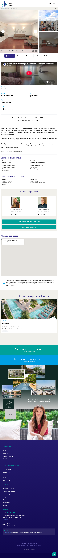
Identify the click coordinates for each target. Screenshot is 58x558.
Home (4, 450)
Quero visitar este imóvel (29, 227)
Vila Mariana (6, 472)
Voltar (56, 8)
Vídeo (20, 56)
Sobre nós (5, 453)
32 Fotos (10, 56)
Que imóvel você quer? (9, 491)
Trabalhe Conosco (8, 456)
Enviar (38, 56)
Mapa (29, 56)
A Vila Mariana (7, 469)
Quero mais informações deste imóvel (29, 221)
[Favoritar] (36, 51)
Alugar (4, 500)
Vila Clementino (7, 478)
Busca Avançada (7, 494)
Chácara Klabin (7, 475)
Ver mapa (5, 519)
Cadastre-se (7, 532)
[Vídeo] (33, 51)
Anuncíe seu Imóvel (8, 488)
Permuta (5, 505)
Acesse (10, 414)
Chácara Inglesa (7, 481)
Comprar (5, 497)
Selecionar (49, 56)
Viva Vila (5, 459)
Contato (5, 462)
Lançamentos (6, 502)
